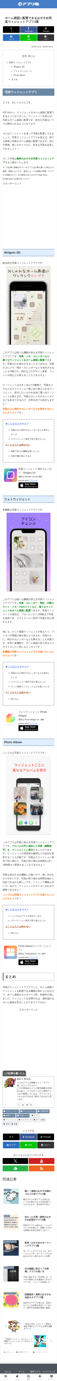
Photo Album (19, 75)
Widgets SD (19, 67)
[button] (45, 37)
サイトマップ (49, 1371)
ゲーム (22, 1371)
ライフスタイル (29, 1111)
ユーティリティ (12, 1111)
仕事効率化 (44, 1111)
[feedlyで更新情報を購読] (27, 1105)
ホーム (8, 1371)
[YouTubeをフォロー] (23, 1105)
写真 (7, 1124)
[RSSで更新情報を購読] (31, 1105)
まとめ (14, 79)
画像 (15, 1124)
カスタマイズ (26, 1120)
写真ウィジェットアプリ (20, 62)
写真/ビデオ (24, 1115)
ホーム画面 (40, 1120)
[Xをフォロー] (19, 1105)
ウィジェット (11, 1120)
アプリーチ (33, 480)
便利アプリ (10, 1115)
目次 (24, 56)
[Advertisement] (28, 214)
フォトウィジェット (23, 71)
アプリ (36, 1115)
